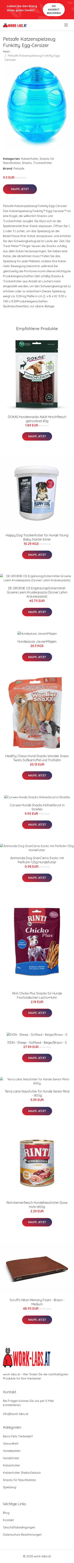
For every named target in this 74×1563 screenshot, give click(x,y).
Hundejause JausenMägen (37, 641)
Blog (6, 1513)
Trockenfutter (42, 163)
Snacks (27, 163)
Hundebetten (12, 1451)
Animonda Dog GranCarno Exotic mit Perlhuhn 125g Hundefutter (37, 860)
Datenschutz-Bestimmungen (22, 1534)
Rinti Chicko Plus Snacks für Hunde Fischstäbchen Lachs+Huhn (37, 995)
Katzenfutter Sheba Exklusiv (22, 1472)
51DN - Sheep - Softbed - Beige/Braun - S (37, 1042)
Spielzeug (9, 1487)
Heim (6, 51)
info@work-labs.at (15, 1414)
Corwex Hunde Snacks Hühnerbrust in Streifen (37, 807)
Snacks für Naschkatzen (19, 1480)
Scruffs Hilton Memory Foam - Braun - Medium (37, 1302)
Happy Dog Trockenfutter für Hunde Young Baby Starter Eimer (37, 537)
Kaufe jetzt (20, 189)
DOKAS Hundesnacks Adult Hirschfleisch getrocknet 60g (37, 419)
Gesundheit (10, 1443)
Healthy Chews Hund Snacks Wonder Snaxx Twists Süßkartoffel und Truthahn (37, 758)
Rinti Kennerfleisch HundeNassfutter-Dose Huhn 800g (37, 1205)
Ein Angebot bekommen (54, 10)
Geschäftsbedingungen (19, 1527)
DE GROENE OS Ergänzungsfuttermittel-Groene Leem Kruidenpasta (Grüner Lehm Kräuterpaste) (37, 592)
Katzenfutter (29, 159)
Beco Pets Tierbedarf (18, 1436)
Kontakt (8, 1520)
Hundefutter (11, 1458)
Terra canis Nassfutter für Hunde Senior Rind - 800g (37, 1093)
